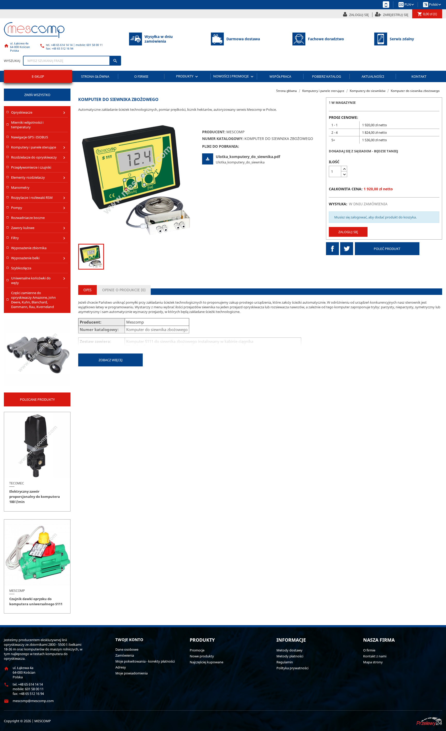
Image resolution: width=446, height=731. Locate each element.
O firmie (141, 76)
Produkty (187, 76)
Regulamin (284, 662)
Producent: (214, 132)
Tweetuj (346, 248)
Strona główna (95, 76)
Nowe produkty (202, 656)
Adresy (120, 667)
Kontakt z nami (374, 656)
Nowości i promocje (233, 76)
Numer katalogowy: (223, 138)
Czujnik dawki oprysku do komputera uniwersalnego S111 (35, 601)
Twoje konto (129, 639)
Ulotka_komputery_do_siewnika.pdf (248, 156)
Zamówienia (124, 655)
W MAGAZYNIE (343, 102)
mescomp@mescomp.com (33, 700)
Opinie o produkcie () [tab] (124, 289)
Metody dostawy (289, 650)
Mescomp (235, 131)
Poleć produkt (387, 248)
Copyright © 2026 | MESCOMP (27, 721)
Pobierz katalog (326, 76)
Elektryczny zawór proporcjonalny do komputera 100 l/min (34, 496)
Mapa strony (373, 662)
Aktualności (373, 76)
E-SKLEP (38, 76)
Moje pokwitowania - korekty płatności (145, 661)
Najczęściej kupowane (206, 662)
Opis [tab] (87, 289)
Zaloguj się (348, 232)
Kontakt (418, 76)
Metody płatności (289, 656)
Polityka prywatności (292, 668)
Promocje (197, 650)
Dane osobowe (126, 649)
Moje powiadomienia (131, 673)
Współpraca (280, 76)
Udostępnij (332, 248)
